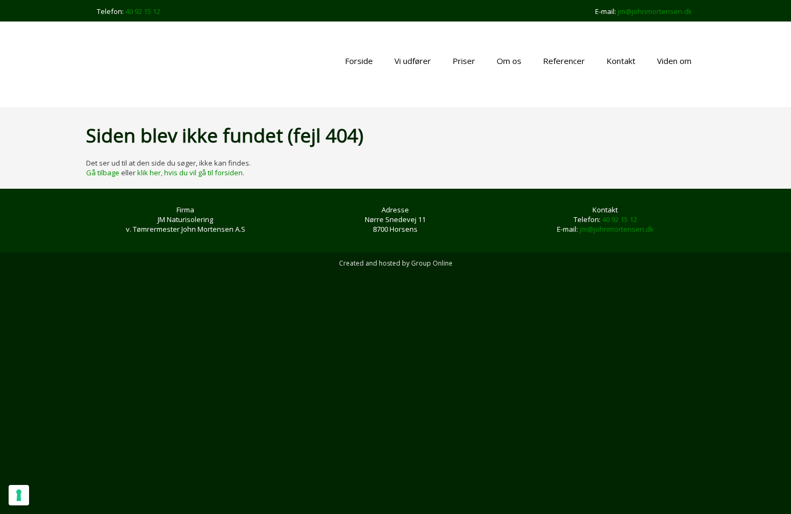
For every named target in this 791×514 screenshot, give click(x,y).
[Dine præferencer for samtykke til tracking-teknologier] (19, 495)
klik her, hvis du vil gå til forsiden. (190, 172)
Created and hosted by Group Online (396, 263)
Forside (359, 60)
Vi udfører (412, 60)
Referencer (564, 60)
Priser (464, 60)
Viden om (674, 60)
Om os (509, 60)
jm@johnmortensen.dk (655, 11)
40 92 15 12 (142, 11)
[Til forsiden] (159, 64)
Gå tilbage (102, 172)
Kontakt (620, 60)
